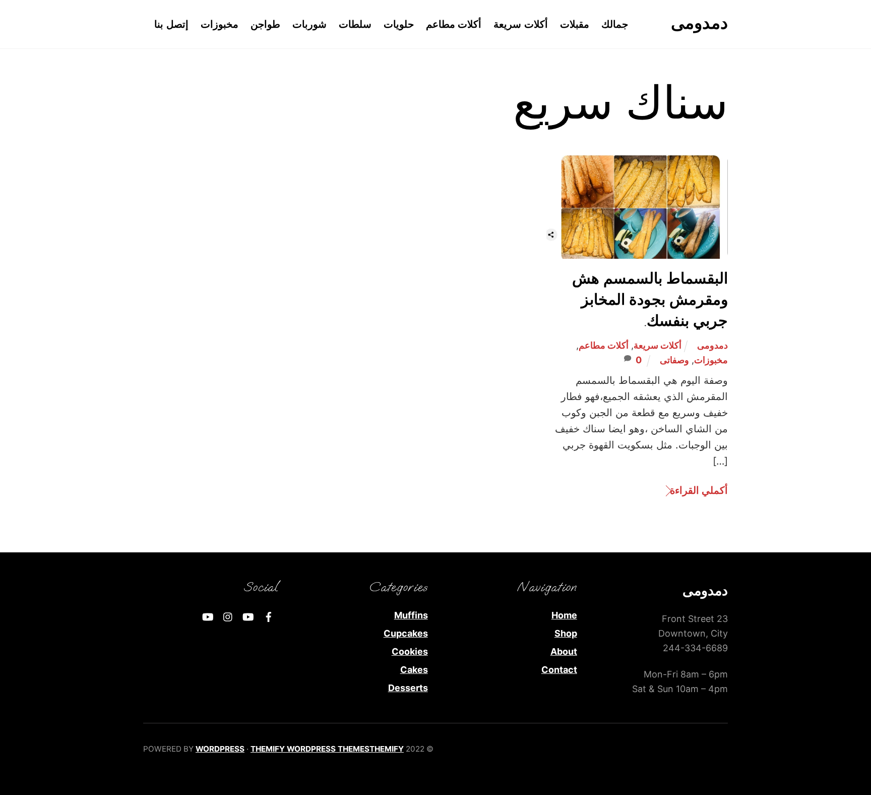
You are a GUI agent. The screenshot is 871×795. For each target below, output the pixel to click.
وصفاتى (674, 360)
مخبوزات (219, 24)
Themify (386, 749)
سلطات (355, 24)
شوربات (309, 24)
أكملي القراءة (699, 490)
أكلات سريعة (520, 24)
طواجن (265, 24)
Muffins (411, 615)
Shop (565, 633)
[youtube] (248, 616)
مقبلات (574, 24)
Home (564, 615)
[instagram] (228, 616)
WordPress (220, 749)
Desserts (408, 688)
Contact (559, 669)
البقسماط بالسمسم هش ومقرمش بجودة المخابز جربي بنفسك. (650, 300)
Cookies (410, 651)
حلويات (399, 24)
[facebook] (269, 616)
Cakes (414, 669)
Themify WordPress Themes (310, 749)
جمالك (614, 24)
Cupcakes (406, 633)
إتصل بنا (171, 24)
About (563, 651)
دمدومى (712, 345)
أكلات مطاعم (454, 24)
